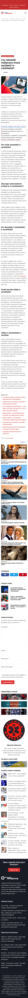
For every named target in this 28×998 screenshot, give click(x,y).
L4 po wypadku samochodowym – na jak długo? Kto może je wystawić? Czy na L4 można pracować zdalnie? (14, 408)
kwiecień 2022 (9, 438)
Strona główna (5, 5)
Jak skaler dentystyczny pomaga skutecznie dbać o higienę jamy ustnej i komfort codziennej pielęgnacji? (13, 913)
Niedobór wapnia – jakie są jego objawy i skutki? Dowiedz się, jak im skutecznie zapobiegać (13, 939)
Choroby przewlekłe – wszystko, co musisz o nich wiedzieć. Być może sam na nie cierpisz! (17, 843)
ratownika (23, 276)
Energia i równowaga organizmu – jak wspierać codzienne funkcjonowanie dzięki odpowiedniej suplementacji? (13, 925)
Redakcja (16, 5)
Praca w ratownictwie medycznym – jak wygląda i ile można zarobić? (18, 598)
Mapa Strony (22, 5)
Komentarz (4, 627)
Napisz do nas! (14, 870)
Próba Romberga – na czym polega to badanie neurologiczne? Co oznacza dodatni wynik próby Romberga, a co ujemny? (13, 817)
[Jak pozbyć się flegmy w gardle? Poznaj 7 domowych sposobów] (4, 790)
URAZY (14, 696)
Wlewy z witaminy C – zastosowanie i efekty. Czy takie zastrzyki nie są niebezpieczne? (17, 850)
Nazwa (3, 650)
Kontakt (11, 5)
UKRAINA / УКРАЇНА (14, 764)
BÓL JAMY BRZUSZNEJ (14, 704)
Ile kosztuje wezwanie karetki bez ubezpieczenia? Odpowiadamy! (18, 589)
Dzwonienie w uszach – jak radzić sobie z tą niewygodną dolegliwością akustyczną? (13, 965)
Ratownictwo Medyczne (7, 56)
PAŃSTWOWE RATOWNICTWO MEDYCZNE (14, 711)
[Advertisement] (14, 40)
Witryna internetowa (7, 667)
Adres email (5, 658)
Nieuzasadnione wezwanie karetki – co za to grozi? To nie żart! (18, 606)
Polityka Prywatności (14, 7)
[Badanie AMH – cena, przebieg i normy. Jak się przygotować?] (4, 775)
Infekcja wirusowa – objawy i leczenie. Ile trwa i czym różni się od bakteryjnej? (17, 835)
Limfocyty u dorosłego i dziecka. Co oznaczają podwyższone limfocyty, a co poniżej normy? (17, 783)
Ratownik (6, 72)
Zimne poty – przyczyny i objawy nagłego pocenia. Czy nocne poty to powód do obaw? (17, 798)
